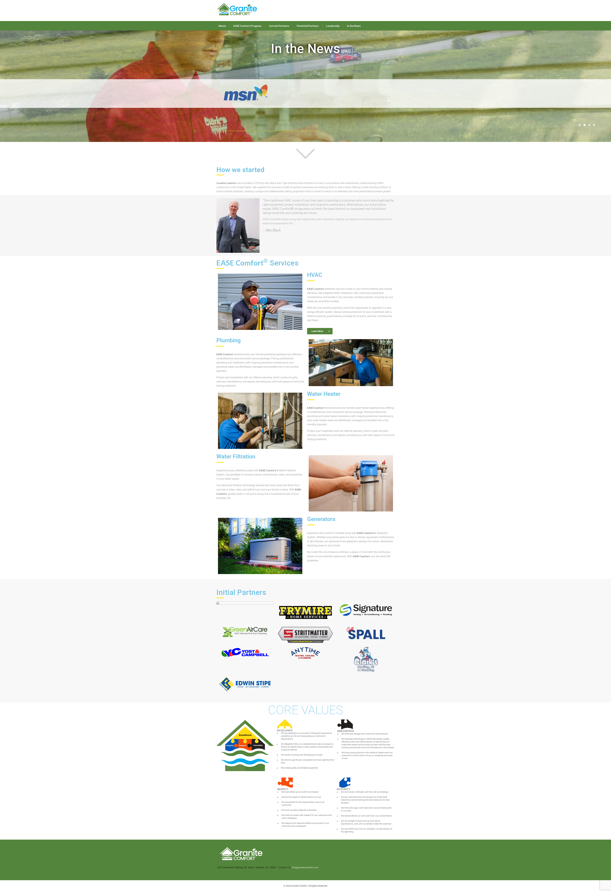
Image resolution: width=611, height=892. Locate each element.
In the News (354, 25)
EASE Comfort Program (247, 25)
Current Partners (279, 25)
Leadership (333, 25)
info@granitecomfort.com (305, 867)
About (222, 25)
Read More (305, 130)
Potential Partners (308, 25)
